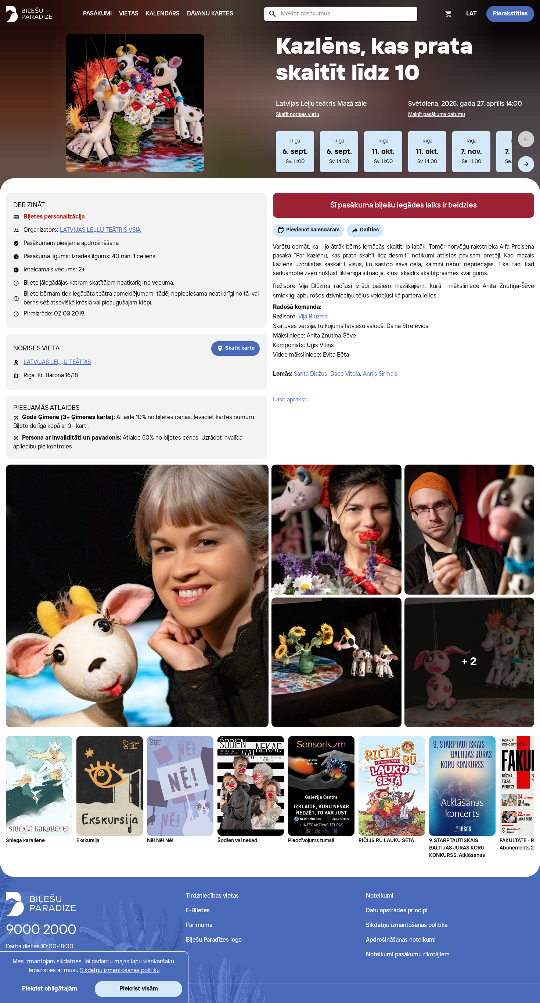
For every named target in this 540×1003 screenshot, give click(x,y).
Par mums (199, 925)
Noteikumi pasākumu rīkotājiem (408, 954)
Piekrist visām (138, 989)
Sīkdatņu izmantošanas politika (406, 925)
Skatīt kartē (240, 348)
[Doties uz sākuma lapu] (29, 14)
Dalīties (369, 229)
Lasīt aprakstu (291, 400)
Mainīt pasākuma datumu (436, 114)
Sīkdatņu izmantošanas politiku (120, 970)
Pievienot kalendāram (312, 229)
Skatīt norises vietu (297, 114)
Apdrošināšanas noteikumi (401, 940)
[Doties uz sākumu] (41, 904)
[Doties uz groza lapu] (439, 14)
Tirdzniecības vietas (212, 896)
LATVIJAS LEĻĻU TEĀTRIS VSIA (100, 230)
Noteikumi (379, 896)
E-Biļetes (198, 910)
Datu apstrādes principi (397, 910)
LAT (471, 14)
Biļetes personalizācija (54, 217)
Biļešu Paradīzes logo (214, 940)
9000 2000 (41, 930)
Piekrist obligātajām (49, 989)
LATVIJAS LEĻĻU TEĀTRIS (57, 362)
